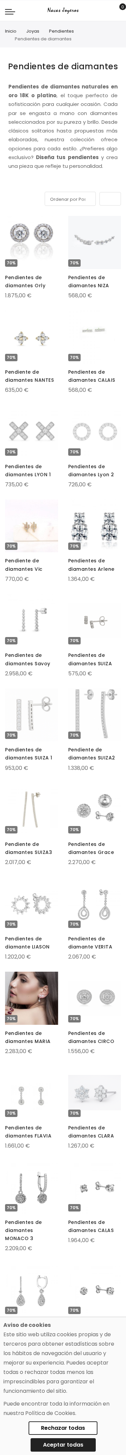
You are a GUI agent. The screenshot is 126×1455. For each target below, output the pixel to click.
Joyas (32, 31)
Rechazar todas (63, 1428)
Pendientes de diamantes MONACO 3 (23, 1230)
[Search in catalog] (107, 11)
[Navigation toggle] (10, 11)
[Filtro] (9, 197)
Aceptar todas (63, 1445)
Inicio (10, 31)
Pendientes (61, 31)
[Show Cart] (118, 11)
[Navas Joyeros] (63, 10)
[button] (10, 222)
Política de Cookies (50, 1413)
